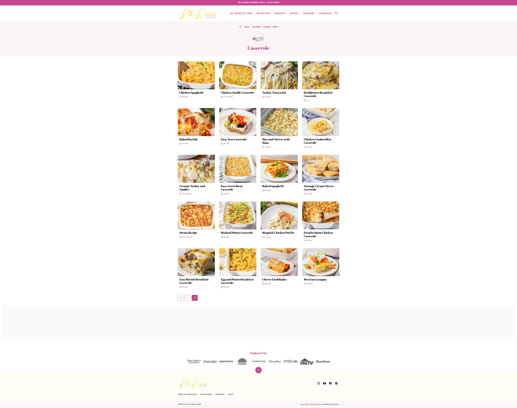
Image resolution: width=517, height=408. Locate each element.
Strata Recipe (188, 233)
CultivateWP (335, 404)
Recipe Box (263, 13)
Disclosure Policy (315, 404)
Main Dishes (256, 27)
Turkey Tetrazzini (274, 92)
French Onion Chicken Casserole (318, 234)
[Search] (336, 13)
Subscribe (309, 13)
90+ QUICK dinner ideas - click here (258, 2)
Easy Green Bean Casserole (232, 187)
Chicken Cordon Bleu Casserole (317, 141)
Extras (294, 13)
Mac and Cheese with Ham (276, 141)
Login (230, 394)
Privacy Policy (304, 404)
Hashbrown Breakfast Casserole (318, 94)
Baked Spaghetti (273, 186)
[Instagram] (319, 383)
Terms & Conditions (187, 394)
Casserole (266, 27)
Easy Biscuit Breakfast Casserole (194, 281)
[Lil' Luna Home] (197, 14)
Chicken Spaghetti (191, 92)
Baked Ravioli (188, 139)
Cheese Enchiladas (274, 279)
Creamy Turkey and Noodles (192, 187)
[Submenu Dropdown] (270, 13)
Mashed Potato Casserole (237, 233)
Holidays (279, 13)
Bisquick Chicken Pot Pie (278, 233)
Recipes (246, 27)
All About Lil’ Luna (241, 13)
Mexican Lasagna (315, 279)
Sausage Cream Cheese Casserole (319, 187)
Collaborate (206, 394)
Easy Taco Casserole (234, 139)
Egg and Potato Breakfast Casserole (237, 281)
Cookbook (325, 13)
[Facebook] (330, 383)
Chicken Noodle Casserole (237, 92)
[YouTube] (324, 383)
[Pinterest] (336, 383)
